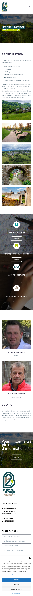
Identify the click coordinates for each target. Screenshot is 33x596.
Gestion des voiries (12, 537)
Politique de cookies (15, 593)
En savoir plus (16, 238)
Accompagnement (11, 545)
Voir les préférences (16, 589)
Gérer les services (16, 574)
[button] (30, 558)
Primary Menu (29, 7)
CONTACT (17, 457)
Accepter (16, 579)
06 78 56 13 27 (9, 518)
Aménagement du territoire (15, 541)
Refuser (16, 584)
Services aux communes (13, 550)
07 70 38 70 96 (9, 521)
